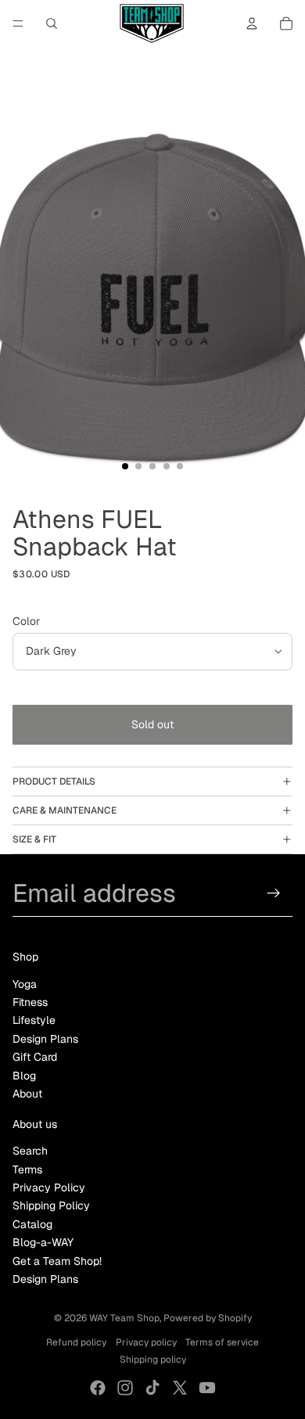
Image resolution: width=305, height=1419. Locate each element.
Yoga (25, 984)
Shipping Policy (51, 1205)
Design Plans (45, 1039)
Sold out (152, 724)
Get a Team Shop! (57, 1261)
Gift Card (35, 1057)
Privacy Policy (49, 1187)
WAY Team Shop (124, 1318)
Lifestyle (34, 1020)
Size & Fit (34, 839)
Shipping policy (153, 1359)
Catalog (32, 1224)
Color (26, 621)
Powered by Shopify (207, 1318)
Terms (27, 1169)
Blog (24, 1076)
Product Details (54, 781)
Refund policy (76, 1342)
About (27, 1094)
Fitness (30, 1002)
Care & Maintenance (65, 810)
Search (30, 1151)
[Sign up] (274, 893)
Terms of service (222, 1342)
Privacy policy (146, 1342)
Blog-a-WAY (43, 1242)
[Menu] (18, 23)
